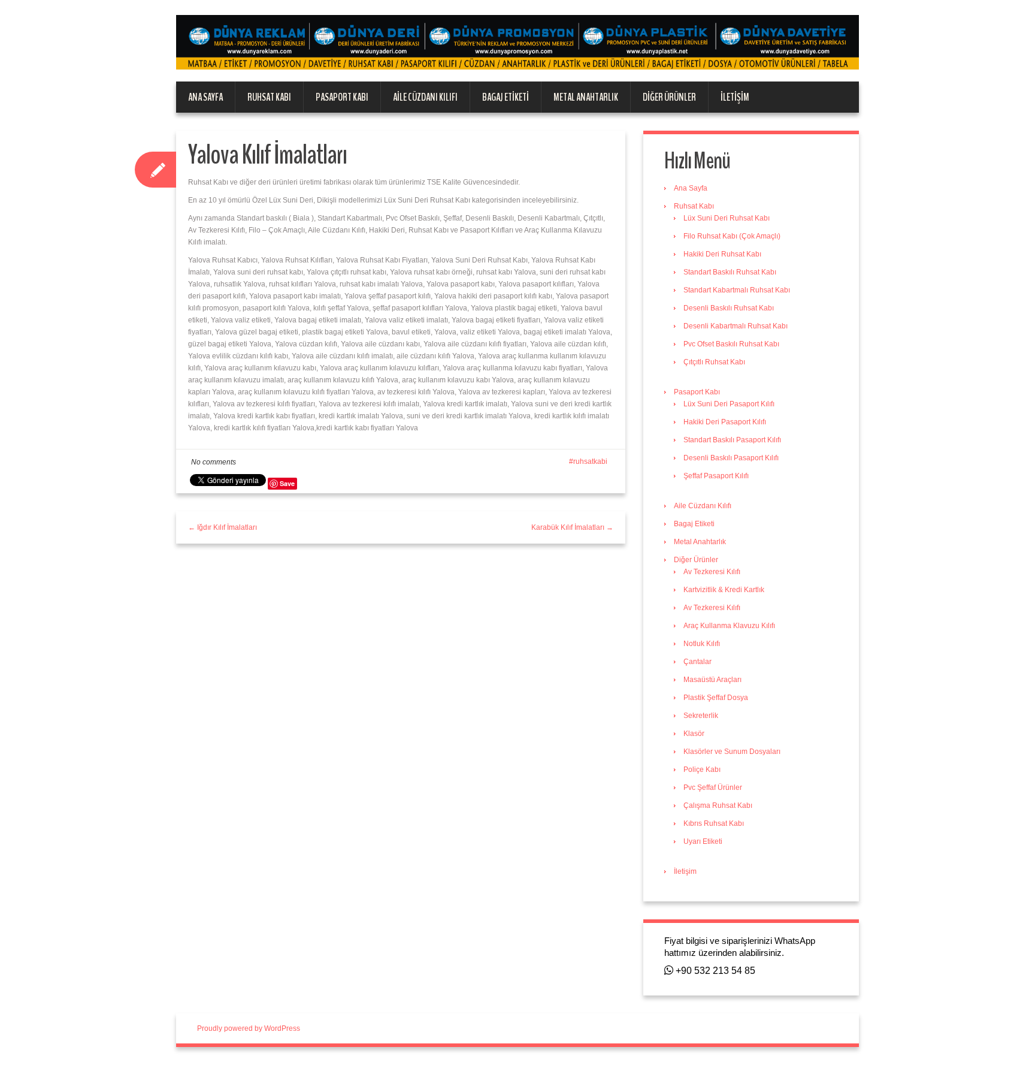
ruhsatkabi (590, 461)
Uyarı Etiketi (702, 841)
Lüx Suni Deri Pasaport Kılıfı (728, 404)
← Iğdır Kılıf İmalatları (222, 527)
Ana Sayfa (205, 97)
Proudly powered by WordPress (248, 1028)
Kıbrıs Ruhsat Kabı (713, 823)
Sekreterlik (700, 715)
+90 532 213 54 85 (714, 971)
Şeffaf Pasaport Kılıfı (716, 476)
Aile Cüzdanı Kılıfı (425, 97)
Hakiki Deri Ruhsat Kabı (722, 254)
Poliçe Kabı (702, 769)
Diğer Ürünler (669, 97)
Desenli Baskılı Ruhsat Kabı (728, 308)
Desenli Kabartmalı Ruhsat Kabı (735, 326)
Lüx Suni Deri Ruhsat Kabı (726, 218)
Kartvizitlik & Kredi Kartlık (723, 590)
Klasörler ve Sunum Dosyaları (731, 751)
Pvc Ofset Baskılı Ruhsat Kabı (731, 344)
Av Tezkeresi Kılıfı (711, 572)
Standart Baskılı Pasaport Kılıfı (732, 440)
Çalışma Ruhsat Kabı (717, 805)
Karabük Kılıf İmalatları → (572, 527)
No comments (213, 462)
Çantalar (697, 661)
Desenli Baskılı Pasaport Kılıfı (731, 458)
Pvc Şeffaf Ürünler (712, 787)
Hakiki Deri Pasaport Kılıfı (724, 422)
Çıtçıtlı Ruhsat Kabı (714, 362)
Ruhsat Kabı (269, 97)
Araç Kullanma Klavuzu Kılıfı (729, 625)
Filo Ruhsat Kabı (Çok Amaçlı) (731, 236)
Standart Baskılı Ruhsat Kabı (729, 272)
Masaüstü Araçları (712, 679)
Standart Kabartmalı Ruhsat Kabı (736, 290)
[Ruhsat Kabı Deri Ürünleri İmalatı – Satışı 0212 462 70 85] (517, 42)
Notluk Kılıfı (701, 643)
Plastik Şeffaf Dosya (715, 697)
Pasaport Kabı (342, 97)
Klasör (693, 733)
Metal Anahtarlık (585, 97)
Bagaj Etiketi (505, 97)
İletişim (735, 97)
